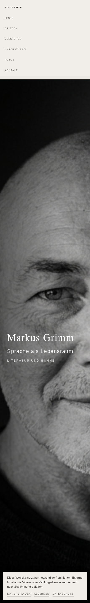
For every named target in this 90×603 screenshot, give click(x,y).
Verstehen (13, 39)
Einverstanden (19, 593)
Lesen (9, 18)
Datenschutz (63, 593)
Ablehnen (41, 593)
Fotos (9, 59)
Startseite (13, 7)
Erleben (11, 28)
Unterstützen (16, 49)
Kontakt (11, 70)
